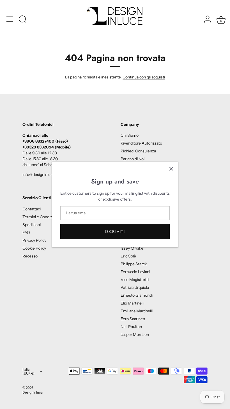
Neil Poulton (131, 326)
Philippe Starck (134, 263)
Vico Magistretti (135, 279)
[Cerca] (23, 20)
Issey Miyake (132, 248)
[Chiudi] (171, 168)
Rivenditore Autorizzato (141, 143)
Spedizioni (31, 224)
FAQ (26, 232)
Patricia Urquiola (135, 287)
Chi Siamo (130, 135)
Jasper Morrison (135, 334)
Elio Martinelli (132, 303)
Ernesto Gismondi (137, 295)
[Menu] (10, 19)
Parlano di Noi (132, 158)
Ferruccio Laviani (135, 271)
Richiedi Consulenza (138, 151)
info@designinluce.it (40, 174)
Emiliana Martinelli (137, 310)
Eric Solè (128, 256)
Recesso (30, 256)
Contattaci (31, 209)
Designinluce (32, 392)
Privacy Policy (34, 240)
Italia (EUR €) (28, 372)
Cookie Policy (34, 248)
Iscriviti (115, 231)
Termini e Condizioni (40, 216)
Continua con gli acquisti (144, 77)
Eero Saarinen (133, 318)
